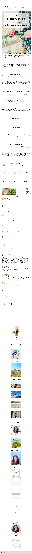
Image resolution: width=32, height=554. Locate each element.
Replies (6, 243)
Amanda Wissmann (7, 198)
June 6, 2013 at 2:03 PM (7, 216)
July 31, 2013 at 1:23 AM (7, 267)
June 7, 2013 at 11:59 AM (9, 245)
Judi (4, 282)
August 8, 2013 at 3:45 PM (7, 275)
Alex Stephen (6, 266)
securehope (6, 274)
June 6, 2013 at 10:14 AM (7, 199)
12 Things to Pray (16, 174)
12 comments (25, 181)
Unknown (5, 215)
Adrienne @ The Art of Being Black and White (13, 254)
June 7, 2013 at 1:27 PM (7, 255)
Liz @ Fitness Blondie (8, 205)
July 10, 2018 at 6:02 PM (9, 304)
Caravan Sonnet (6, 2)
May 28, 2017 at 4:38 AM (7, 283)
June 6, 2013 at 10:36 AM (7, 206)
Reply (2, 213)
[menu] (29, 2)
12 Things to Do (16, 175)
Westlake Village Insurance (5, 270)
